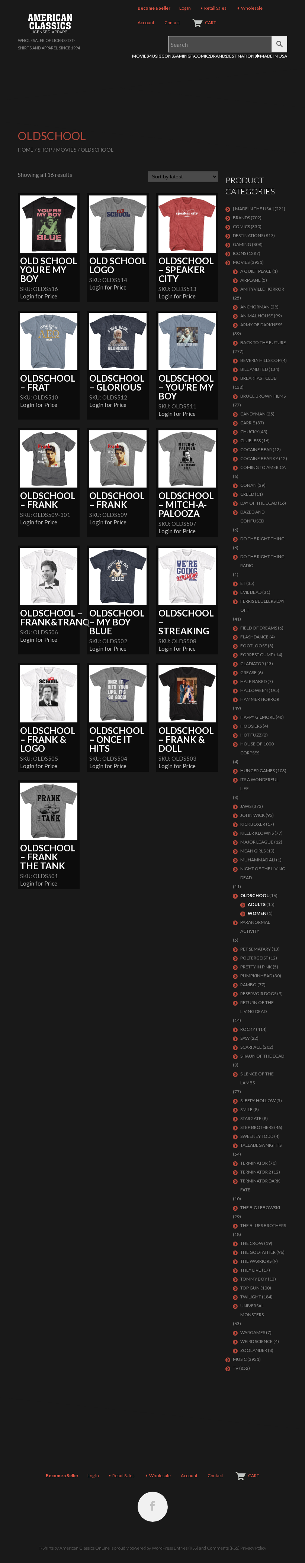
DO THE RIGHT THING (262, 538)
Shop (45, 149)
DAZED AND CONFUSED (252, 516)
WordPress (162, 1548)
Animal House (256, 315)
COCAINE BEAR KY (259, 458)
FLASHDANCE (254, 637)
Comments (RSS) (223, 1548)
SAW (245, 1038)
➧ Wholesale (250, 8)
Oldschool (254, 895)
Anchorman (255, 307)
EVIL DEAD (250, 592)
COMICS (202, 56)
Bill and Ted (254, 369)
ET (242, 583)
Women (257, 913)
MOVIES (140, 56)
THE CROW (251, 1243)
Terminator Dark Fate (260, 1185)
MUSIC (154, 56)
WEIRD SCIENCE (256, 1341)
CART (210, 22)
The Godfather (258, 1252)
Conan (248, 485)
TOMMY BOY (253, 1279)
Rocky (247, 1029)
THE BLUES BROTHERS (263, 1225)
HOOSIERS (251, 726)
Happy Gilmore (257, 717)
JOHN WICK (252, 815)
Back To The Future (263, 342)
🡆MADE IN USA (271, 56)
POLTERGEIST (254, 958)
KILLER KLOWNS (257, 833)
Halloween (254, 690)
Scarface (251, 1047)
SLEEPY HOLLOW (258, 1100)
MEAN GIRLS (253, 851)
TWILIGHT (250, 1297)
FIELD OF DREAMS (258, 628)
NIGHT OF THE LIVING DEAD (262, 873)
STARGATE (250, 1118)
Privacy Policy (253, 1548)
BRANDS (218, 56)
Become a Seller (154, 8)
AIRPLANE (250, 280)
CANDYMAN (253, 414)
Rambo (248, 984)
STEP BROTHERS (256, 1127)
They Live (250, 1270)
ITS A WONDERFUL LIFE (259, 784)
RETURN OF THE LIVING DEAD (257, 1007)
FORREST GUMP (256, 654)
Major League (256, 842)
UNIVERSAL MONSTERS (252, 1310)
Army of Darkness (261, 324)
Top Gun (250, 1288)
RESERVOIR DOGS (258, 993)
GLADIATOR (252, 663)
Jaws (245, 806)
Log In (185, 8)
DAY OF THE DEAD (258, 503)
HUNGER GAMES (257, 770)
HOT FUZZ (250, 735)
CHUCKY (249, 431)
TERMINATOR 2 (255, 1172)
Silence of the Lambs (257, 1078)
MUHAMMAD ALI (257, 860)
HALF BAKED (253, 681)
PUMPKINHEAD (256, 975)
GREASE (248, 672)
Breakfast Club (258, 378)
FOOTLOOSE (253, 645)
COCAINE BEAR (256, 449)
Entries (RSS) (186, 1548)
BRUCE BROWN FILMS (263, 396)
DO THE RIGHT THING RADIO (262, 561)
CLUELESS (250, 440)
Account (146, 22)
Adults (257, 904)
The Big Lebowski (260, 1207)
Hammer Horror (259, 699)
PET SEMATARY (255, 949)
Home (25, 149)
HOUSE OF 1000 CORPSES (257, 748)
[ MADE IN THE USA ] (253, 208)
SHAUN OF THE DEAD (262, 1056)
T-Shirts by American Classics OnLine (74, 1548)
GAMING (182, 56)
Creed (247, 494)
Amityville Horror (262, 289)
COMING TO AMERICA (263, 467)
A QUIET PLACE (256, 271)
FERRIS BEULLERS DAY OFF (262, 605)
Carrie (247, 422)
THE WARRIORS (256, 1261)
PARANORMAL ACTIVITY (255, 926)
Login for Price (38, 296)
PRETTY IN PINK (256, 967)
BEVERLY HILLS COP (260, 360)
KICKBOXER (252, 824)
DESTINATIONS (241, 56)
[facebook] (153, 1507)
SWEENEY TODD (256, 1136)
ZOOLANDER (253, 1350)
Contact (172, 22)
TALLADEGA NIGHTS (261, 1145)
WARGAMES (252, 1332)
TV (192, 56)
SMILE (246, 1109)
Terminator (254, 1163)
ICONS (167, 56)
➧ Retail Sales (213, 8)
